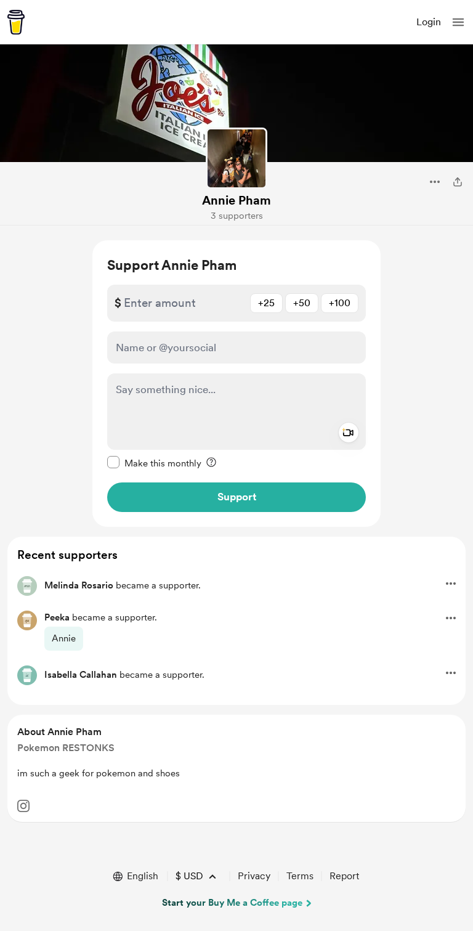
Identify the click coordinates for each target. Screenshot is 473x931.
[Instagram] (23, 806)
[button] (458, 22)
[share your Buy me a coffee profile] (457, 182)
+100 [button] (339, 303)
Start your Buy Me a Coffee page (232, 902)
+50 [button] (301, 303)
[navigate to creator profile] (236, 158)
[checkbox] (154, 463)
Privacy (254, 876)
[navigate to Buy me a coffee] (16, 22)
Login (428, 22)
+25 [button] (266, 303)
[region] (236, 383)
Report (344, 876)
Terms (299, 876)
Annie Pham (236, 200)
